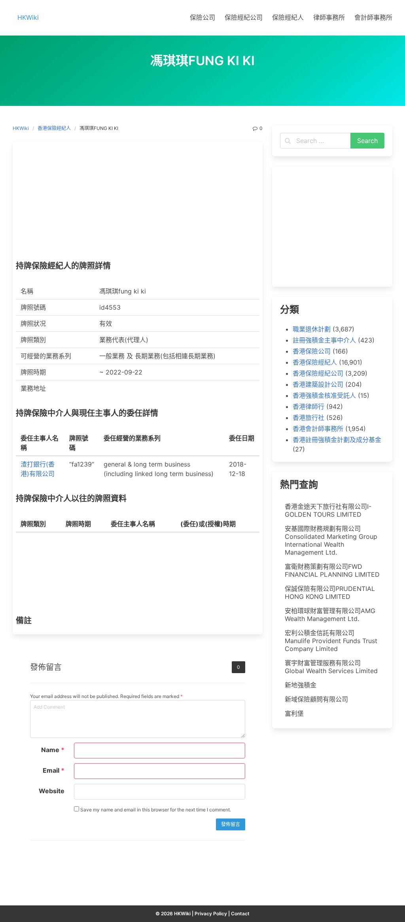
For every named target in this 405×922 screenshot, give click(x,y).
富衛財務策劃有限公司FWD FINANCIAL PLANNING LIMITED (332, 570)
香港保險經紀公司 (318, 373)
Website (51, 791)
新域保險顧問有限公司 (316, 699)
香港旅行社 (308, 417)
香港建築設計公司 (318, 384)
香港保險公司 (312, 351)
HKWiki (21, 128)
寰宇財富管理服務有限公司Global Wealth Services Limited (331, 667)
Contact (240, 913)
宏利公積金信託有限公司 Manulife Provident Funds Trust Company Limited (331, 641)
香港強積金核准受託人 (324, 395)
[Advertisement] (137, 203)
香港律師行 (308, 406)
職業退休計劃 (312, 329)
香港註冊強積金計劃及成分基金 (337, 440)
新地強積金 (300, 685)
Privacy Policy (211, 913)
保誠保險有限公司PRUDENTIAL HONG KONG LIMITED (330, 592)
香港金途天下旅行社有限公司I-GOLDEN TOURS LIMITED (328, 510)
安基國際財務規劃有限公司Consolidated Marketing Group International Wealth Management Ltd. (331, 540)
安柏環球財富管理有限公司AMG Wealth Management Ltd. (330, 615)
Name (52, 750)
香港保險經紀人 (54, 128)
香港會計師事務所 (318, 429)
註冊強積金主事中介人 (324, 340)
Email (53, 770)
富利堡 (294, 713)
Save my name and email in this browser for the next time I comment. (155, 810)
